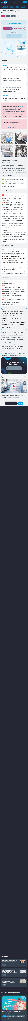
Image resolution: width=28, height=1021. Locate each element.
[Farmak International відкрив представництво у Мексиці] (14, 963)
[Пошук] (14, 2)
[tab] (5, 7)
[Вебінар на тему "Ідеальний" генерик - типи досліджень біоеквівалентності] (14, 1008)
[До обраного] (25, 1018)
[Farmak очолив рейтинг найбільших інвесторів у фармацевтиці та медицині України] (14, 982)
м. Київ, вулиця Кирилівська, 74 (14, 23)
